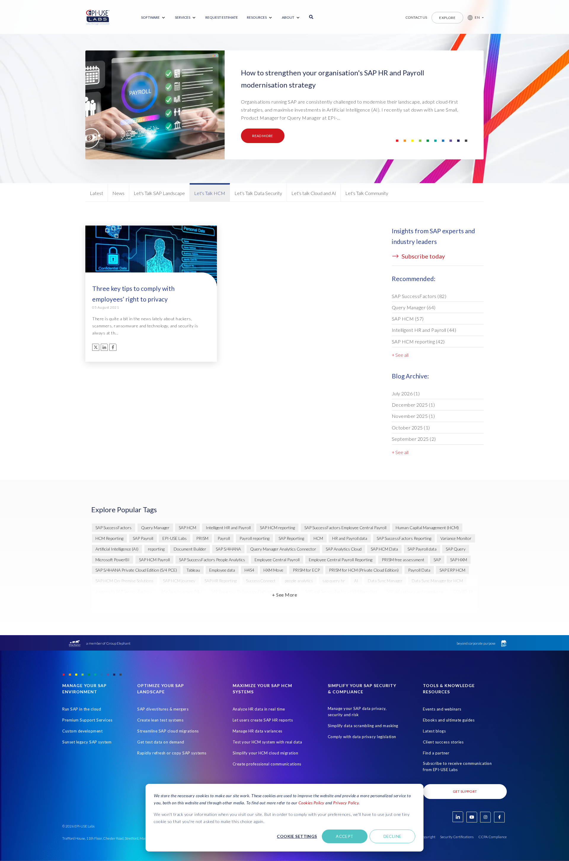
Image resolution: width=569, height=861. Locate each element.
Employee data (222, 570)
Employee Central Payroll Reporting (340, 559)
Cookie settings (297, 836)
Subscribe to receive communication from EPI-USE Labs (457, 766)
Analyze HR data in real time (259, 709)
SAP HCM (408, 318)
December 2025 (413, 404)
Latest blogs (434, 731)
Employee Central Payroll (277, 559)
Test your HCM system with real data (267, 742)
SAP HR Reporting (220, 580)
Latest (96, 193)
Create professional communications (267, 764)
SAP (437, 559)
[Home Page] (97, 17)
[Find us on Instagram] (485, 817)
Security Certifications (457, 837)
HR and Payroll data (349, 538)
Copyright (427, 837)
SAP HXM (458, 559)
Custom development (82, 731)
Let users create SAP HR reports (263, 720)
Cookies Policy (311, 802)
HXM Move (273, 570)
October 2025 (411, 427)
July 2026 (406, 393)
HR (339, 602)
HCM (318, 538)
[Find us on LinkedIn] (458, 816)
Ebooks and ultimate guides (448, 720)
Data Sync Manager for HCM (437, 580)
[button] (473, 17)
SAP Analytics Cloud (344, 548)
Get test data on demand (160, 742)
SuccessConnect (261, 580)
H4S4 (249, 570)
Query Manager (414, 307)
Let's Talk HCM (209, 193)
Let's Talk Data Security (258, 193)
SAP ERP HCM (452, 570)
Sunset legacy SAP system (86, 742)
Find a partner (436, 753)
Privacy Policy (346, 802)
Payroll (224, 538)
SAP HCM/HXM (384, 602)
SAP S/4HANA (228, 548)
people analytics (299, 580)
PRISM (202, 538)
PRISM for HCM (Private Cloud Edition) (364, 570)
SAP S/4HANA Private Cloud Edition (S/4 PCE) (136, 570)
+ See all (400, 355)
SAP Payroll (143, 538)
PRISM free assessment (403, 559)
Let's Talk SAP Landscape (159, 193)
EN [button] (477, 17)
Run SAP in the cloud (81, 709)
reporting (156, 548)
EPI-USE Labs (174, 538)
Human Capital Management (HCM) (427, 527)
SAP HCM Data (384, 548)
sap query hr (333, 580)
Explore (447, 17)
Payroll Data (419, 570)
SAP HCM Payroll (154, 559)
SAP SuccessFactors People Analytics (212, 559)
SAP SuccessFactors (419, 296)
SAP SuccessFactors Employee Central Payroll (345, 527)
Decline (392, 836)
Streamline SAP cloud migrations (168, 731)
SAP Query (456, 548)
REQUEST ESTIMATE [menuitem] (221, 17)
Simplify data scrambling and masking (363, 725)
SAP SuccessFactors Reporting (404, 538)
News (118, 193)
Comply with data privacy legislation (362, 736)
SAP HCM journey (179, 580)
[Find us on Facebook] (499, 817)
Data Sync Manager (385, 580)
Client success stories (443, 742)
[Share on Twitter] (95, 347)
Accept (345, 836)
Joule (355, 602)
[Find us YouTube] (471, 817)
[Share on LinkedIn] (104, 347)
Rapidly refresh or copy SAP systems (172, 753)
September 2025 (414, 439)
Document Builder (190, 548)
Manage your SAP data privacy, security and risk (357, 711)
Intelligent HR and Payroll (424, 330)
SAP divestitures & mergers (162, 709)
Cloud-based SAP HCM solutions (124, 602)
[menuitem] (153, 18)
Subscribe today (422, 256)
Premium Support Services (87, 720)
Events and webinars (442, 709)
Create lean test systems (160, 720)
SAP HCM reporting (418, 341)
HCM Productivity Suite (306, 602)
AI (356, 580)
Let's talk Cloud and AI (313, 193)
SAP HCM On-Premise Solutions (124, 580)
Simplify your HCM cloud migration (265, 753)
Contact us (416, 17)
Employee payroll (233, 602)
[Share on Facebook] (112, 347)
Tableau (193, 570)
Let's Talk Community (366, 193)
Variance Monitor (455, 538)
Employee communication (186, 602)
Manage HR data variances (257, 731)
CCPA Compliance (492, 837)
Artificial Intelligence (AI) (116, 548)
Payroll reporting (254, 538)
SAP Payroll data (422, 548)
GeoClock (267, 602)
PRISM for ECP (306, 570)
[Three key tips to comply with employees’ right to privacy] (151, 259)
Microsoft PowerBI (112, 559)
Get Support (465, 791)
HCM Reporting (109, 538)
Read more (262, 136)
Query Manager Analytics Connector (283, 548)
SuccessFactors (421, 602)
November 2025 (413, 416)
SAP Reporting (291, 538)
